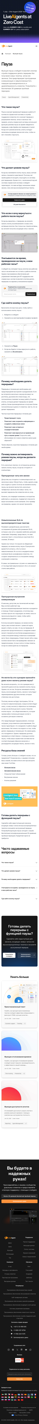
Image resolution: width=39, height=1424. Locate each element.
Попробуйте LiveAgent (9, 955)
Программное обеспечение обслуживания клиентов (19, 1294)
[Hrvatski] (2, 1397)
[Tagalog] (16, 1400)
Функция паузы (17, 53)
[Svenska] (12, 1400)
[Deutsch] (16, 1394)
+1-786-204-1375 (19, 1334)
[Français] (35, 1394)
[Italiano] (9, 1397)
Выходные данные (10, 1281)
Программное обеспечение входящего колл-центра (19, 1305)
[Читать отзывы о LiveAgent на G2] (19, 1360)
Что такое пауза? (7, 862)
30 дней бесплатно (19, 204)
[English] (22, 1394)
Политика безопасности (28, 1407)
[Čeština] (9, 1394)
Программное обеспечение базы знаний (19, 1290)
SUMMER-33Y (8, 29)
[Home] (2, 54)
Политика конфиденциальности (16, 1410)
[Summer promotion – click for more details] (19, 21)
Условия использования (10, 1407)
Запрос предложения (29, 1256)
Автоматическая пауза (12, 771)
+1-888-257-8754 (19, 1330)
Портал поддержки (29, 1242)
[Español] (25, 1394)
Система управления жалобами (19, 1308)
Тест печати (29, 1281)
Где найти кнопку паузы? (10, 899)
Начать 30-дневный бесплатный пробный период (19, 1196)
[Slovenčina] (6, 1400)
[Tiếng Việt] (19, 1400)
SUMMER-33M (15, 27)
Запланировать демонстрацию (26, 955)
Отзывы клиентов (10, 1274)
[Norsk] (25, 1397)
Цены (10, 1246)
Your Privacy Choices (21, 1415)
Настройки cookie (24, 1412)
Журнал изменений (29, 1253)
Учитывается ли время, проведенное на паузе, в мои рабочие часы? (18, 889)
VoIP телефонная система (20, 1297)
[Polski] (29, 1397)
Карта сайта (12, 1412)
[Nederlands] (22, 1397)
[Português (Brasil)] (32, 1397)
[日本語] (12, 1397)
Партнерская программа (10, 1277)
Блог (29, 1266)
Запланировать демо (19, 1201)
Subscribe (19, 1379)
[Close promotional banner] (37, 2)
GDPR (30, 1410)
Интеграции (10, 1254)
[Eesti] (29, 1394)
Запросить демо (19, 200)
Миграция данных (29, 1245)
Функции (8, 53)
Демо (10, 1243)
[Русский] (2, 1400)
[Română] (35, 1397)
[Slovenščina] (9, 1400)
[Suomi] (32, 1394)
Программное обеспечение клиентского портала (19, 1312)
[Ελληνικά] (19, 1394)
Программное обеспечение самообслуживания (19, 1301)
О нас (10, 1266)
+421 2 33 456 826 (19, 1327)
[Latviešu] (19, 1397)
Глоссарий (29, 1270)
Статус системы (29, 1249)
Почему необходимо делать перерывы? (15, 879)
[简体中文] (22, 1400)
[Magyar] (6, 1397)
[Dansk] (12, 1394)
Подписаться (31, 294)
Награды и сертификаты (10, 1270)
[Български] (6, 1394)
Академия (29, 1274)
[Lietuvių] (16, 1397)
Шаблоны (29, 1277)
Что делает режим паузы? (10, 871)
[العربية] (2, 1394)
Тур (10, 1257)
